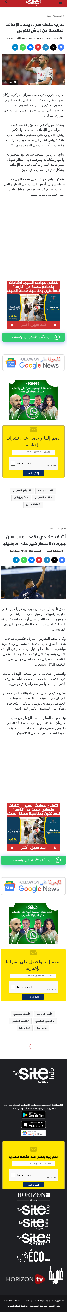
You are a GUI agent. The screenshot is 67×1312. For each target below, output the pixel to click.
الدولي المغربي (21, 490)
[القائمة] (60, 4)
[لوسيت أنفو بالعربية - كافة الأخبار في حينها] (33, 3)
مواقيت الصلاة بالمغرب (17, 1306)
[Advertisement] (33, 236)
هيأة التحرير (54, 1306)
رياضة (49, 16)
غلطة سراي (32, 505)
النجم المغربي (43, 497)
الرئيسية (58, 16)
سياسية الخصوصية (38, 1306)
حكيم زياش (20, 497)
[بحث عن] (6, 4)
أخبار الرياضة (45, 490)
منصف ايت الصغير (53, 38)
